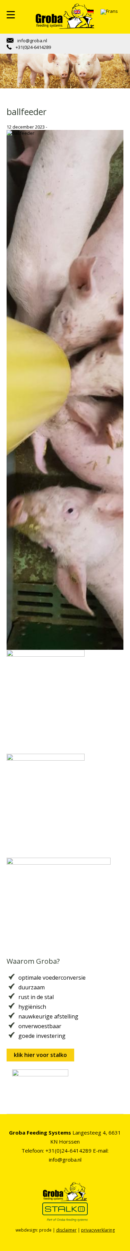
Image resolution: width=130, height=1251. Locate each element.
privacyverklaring (98, 1230)
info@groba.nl (31, 40)
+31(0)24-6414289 (33, 47)
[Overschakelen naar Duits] (90, 11)
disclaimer (66, 1230)
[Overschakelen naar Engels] (77, 11)
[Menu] (11, 14)
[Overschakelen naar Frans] (109, 12)
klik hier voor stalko (40, 1055)
